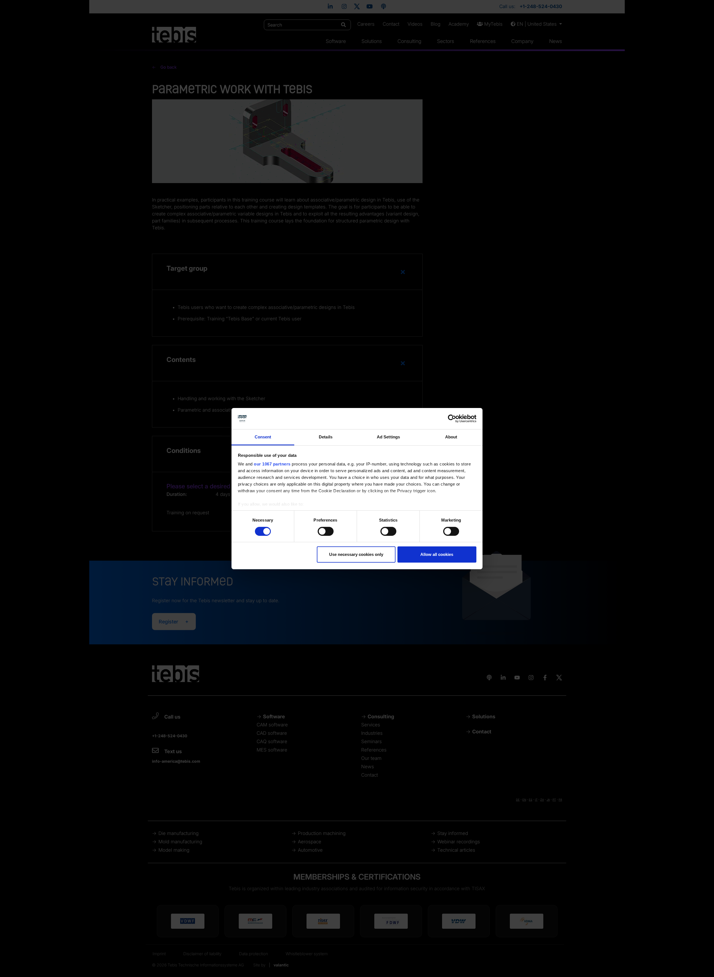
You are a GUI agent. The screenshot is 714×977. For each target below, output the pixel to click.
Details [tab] (325, 437)
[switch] (326, 531)
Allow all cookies (436, 554)
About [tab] (451, 437)
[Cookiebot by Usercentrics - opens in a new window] (452, 418)
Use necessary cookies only (356, 554)
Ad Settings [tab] (388, 437)
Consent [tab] (263, 437)
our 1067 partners (272, 464)
